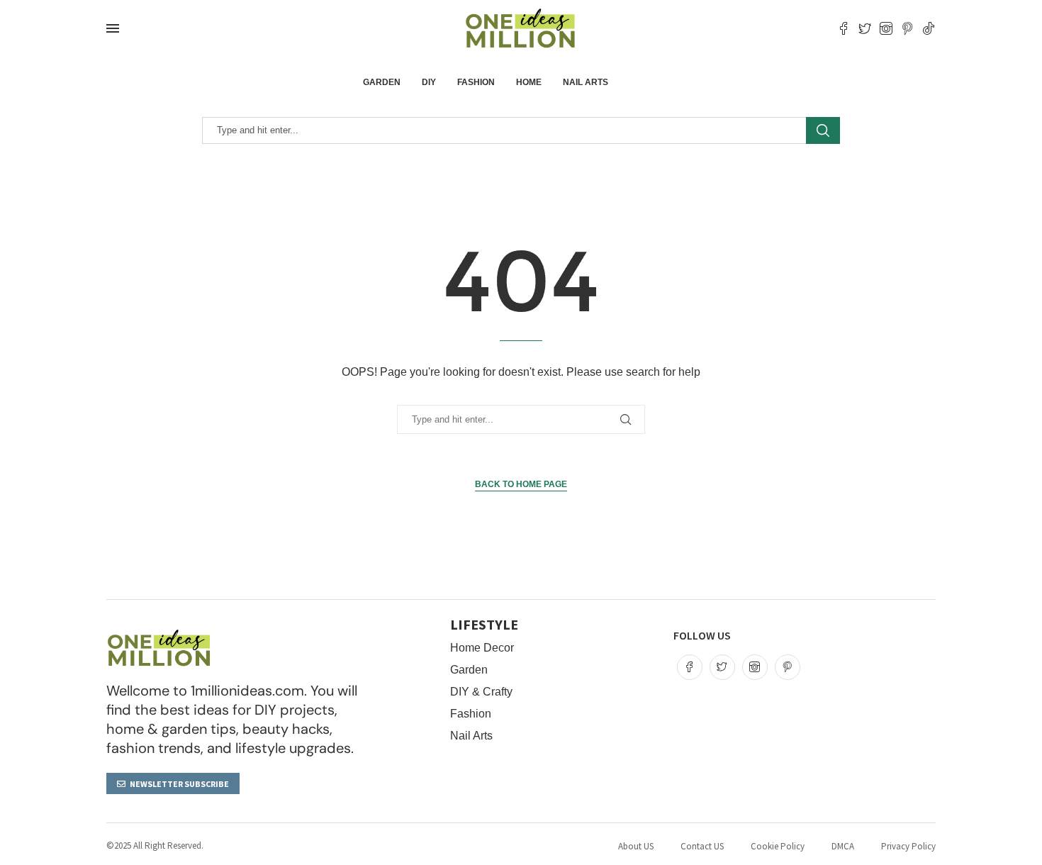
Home (529, 82)
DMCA (842, 846)
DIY (429, 82)
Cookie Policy (778, 846)
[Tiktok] (928, 28)
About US (636, 846)
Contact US (702, 846)
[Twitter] (865, 28)
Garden (381, 82)
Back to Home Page (521, 484)
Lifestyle (484, 625)
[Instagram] (886, 28)
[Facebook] (843, 28)
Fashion (476, 82)
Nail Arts (585, 82)
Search (823, 130)
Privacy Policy (908, 846)
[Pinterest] (907, 28)
